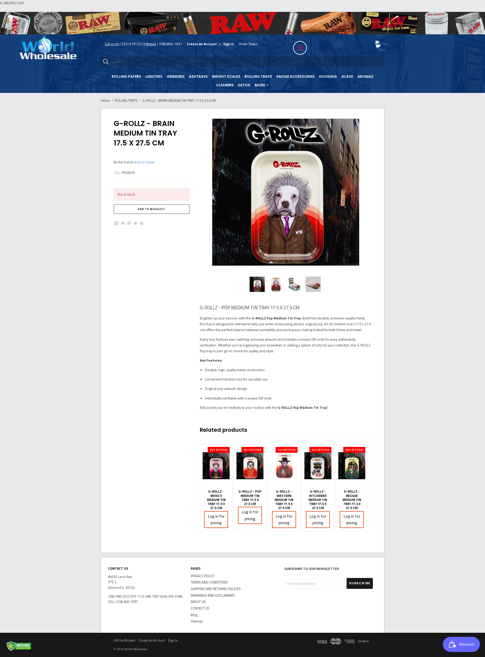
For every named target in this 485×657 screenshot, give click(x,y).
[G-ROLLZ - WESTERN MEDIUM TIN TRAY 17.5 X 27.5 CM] (284, 465)
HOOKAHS (328, 76)
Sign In (173, 640)
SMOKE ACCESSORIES (295, 76)
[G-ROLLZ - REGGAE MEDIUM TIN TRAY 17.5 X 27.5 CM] (352, 465)
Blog (194, 614)
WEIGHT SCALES (226, 76)
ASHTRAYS (198, 76)
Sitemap (197, 621)
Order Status (248, 43)
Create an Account (152, 640)
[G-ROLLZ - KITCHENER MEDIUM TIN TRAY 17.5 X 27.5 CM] (318, 465)
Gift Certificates (124, 640)
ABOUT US (198, 601)
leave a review (144, 162)
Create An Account (202, 43)
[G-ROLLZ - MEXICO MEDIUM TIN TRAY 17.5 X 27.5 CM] (216, 465)
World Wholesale (136, 649)
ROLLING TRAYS (258, 76)
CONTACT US (200, 608)
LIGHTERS (154, 76)
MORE (260, 85)
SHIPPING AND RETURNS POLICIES (216, 588)
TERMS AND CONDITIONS (209, 582)
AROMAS (365, 76)
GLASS (347, 76)
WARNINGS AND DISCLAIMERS (213, 595)
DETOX (244, 85)
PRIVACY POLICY (202, 575)
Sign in (228, 43)
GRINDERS (176, 76)
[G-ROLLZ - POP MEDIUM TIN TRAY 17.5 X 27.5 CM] (250, 465)
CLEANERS (225, 85)
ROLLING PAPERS (126, 76)
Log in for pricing (216, 519)
